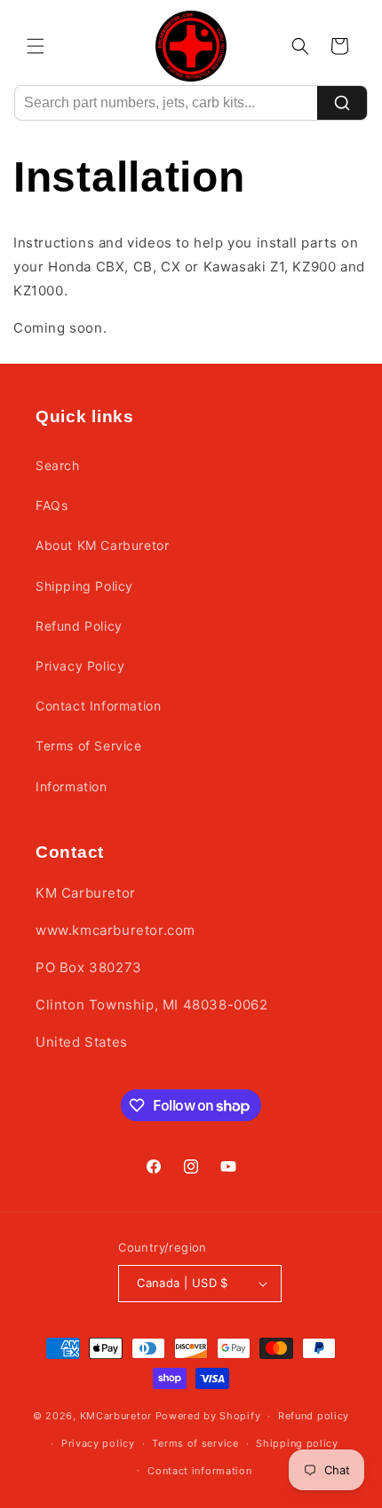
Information (71, 786)
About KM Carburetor (102, 545)
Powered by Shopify (208, 1416)
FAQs (52, 505)
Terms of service (195, 1443)
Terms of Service (89, 745)
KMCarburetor (116, 1416)
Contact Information (98, 705)
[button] (35, 46)
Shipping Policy (84, 585)
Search (58, 465)
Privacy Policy (80, 665)
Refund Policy (79, 625)
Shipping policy (297, 1443)
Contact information (199, 1471)
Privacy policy (98, 1443)
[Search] (342, 103)
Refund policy (313, 1416)
